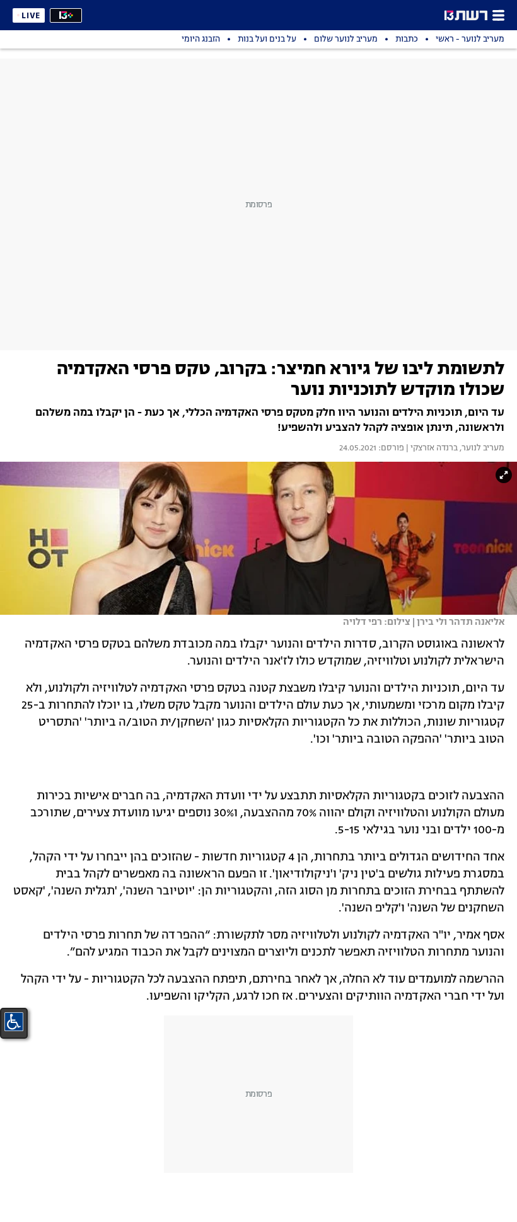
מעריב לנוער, (481, 448)
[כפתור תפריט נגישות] (13, 1021)
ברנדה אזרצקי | (431, 448)
